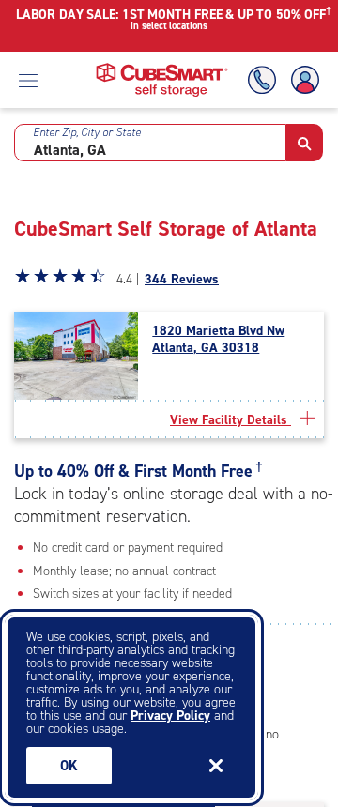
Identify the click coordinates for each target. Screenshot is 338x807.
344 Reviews (182, 279)
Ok (69, 765)
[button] (304, 142)
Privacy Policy (170, 715)
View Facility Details (230, 420)
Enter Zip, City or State (87, 132)
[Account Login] (301, 80)
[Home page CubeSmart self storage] (162, 68)
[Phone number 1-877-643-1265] (266, 80)
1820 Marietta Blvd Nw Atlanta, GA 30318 (218, 340)
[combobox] (150, 142)
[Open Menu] (28, 80)
